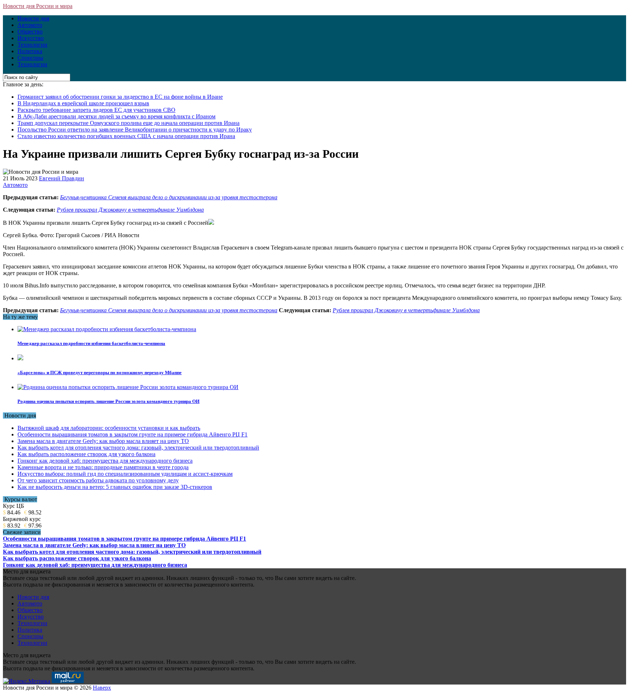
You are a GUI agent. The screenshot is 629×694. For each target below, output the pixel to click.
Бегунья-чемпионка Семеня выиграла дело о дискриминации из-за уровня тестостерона (168, 197)
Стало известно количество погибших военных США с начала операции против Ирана (126, 136)
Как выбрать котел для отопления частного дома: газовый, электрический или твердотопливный (138, 447)
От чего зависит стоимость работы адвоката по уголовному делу (98, 480)
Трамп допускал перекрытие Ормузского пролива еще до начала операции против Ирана (128, 123)
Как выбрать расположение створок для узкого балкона (86, 454)
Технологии (32, 45)
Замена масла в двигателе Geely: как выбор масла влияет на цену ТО (103, 441)
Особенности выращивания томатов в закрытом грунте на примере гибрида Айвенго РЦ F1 (132, 434)
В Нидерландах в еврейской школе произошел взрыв (83, 103)
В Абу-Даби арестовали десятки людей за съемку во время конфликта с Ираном (116, 116)
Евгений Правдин (61, 178)
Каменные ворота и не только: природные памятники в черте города (103, 467)
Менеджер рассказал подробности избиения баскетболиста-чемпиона (91, 343)
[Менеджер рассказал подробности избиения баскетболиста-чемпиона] (106, 329)
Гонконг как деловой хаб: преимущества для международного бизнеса (105, 461)
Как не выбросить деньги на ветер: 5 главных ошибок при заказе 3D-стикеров (114, 487)
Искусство (30, 38)
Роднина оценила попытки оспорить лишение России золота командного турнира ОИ (108, 401)
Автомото (29, 25)
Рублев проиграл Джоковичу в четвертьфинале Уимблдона (130, 210)
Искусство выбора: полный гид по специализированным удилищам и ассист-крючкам (125, 474)
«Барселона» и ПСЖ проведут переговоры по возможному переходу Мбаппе (99, 372)
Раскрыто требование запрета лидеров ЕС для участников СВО (96, 110)
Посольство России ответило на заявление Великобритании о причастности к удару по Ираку (134, 129)
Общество (30, 31)
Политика (29, 51)
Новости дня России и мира (37, 6)
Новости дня (33, 18)
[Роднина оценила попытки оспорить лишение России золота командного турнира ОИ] (127, 387)
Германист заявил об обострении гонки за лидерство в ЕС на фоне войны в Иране (120, 97)
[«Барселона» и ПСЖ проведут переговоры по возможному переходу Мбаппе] (20, 358)
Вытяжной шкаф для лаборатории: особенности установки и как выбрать (108, 428)
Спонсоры (30, 58)
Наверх (102, 688)
